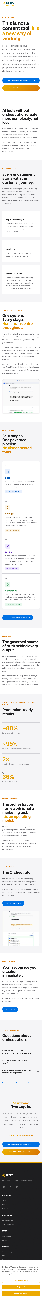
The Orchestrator (9, 1224)
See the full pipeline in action (18, 617)
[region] (21, 1279)
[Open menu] (38, 4)
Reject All (20, 1287)
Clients (5, 1204)
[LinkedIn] (4, 1187)
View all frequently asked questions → (18, 1083)
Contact (5, 1260)
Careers (5, 1208)
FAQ (3, 1256)
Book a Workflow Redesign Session (21, 80)
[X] (10, 1187)
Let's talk (10, 1009)
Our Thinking (7, 1252)
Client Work (6, 1236)
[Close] (39, 1263)
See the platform (13, 903)
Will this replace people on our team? (15, 1061)
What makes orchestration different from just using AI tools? (17, 1052)
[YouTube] (16, 1187)
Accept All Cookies (21, 1294)
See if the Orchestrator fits (21, 88)
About (4, 1200)
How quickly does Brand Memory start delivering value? (16, 1071)
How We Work (7, 1220)
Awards (5, 1240)
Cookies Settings (21, 1280)
